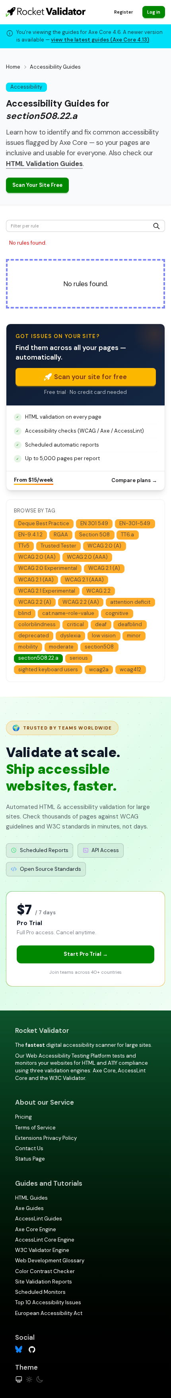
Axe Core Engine (35, 1229)
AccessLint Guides (38, 1218)
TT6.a (127, 534)
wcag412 (130, 669)
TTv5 (23, 545)
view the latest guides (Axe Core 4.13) (100, 39)
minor (134, 635)
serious (79, 658)
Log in (153, 12)
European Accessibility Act (48, 1313)
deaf (101, 624)
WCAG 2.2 (98, 590)
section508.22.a (38, 658)
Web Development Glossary (49, 1260)
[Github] (32, 1349)
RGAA (61, 534)
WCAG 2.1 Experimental (46, 590)
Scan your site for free (90, 376)
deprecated (33, 635)
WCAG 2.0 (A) (104, 545)
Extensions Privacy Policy (46, 1138)
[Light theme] (29, 1379)
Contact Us (29, 1148)
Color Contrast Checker (45, 1271)
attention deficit (130, 602)
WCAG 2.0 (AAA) (87, 557)
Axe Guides (29, 1208)
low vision (104, 635)
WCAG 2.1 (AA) (36, 579)
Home (13, 66)
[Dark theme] (39, 1379)
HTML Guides (31, 1197)
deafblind (130, 624)
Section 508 (94, 534)
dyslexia (70, 635)
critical (75, 624)
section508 (99, 646)
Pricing (23, 1116)
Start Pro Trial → (86, 954)
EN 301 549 (94, 523)
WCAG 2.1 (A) (104, 568)
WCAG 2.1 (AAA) (84, 579)
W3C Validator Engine (42, 1250)
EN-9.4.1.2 (30, 534)
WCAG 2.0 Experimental (47, 568)
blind (24, 613)
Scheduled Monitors (40, 1292)
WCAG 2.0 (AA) (37, 557)
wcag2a (99, 669)
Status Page (30, 1158)
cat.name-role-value (68, 613)
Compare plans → (134, 480)
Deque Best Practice (43, 523)
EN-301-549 (134, 523)
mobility (28, 646)
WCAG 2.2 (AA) (80, 602)
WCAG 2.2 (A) (34, 602)
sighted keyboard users (48, 669)
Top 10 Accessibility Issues (48, 1302)
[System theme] (19, 1379)
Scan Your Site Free (37, 185)
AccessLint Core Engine (44, 1239)
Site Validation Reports (43, 1281)
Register (123, 12)
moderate (61, 646)
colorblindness (37, 624)
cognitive (116, 613)
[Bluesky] (19, 1349)
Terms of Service (35, 1127)
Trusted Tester (58, 545)
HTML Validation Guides (44, 163)
